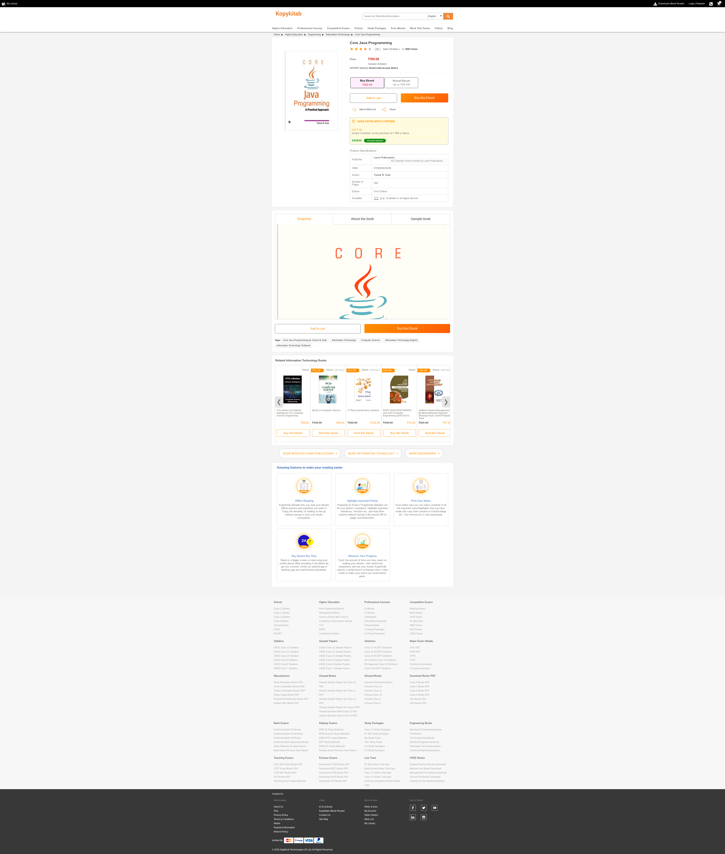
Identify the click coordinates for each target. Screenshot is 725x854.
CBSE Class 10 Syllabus (286, 656)
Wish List (369, 819)
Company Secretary (420, 668)
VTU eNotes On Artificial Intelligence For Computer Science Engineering (290, 413)
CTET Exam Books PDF (286, 768)
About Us (278, 806)
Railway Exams (418, 608)
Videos (439, 28)
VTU (321, 625)
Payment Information (284, 827)
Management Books (329, 612)
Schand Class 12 (373, 686)
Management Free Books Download (428, 772)
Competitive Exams (338, 28)
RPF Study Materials (329, 742)
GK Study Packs (372, 738)
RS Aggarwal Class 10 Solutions (381, 664)
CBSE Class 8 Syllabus (286, 664)
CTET (413, 660)
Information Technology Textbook (293, 345)
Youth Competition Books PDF (289, 686)
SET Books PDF (282, 777)
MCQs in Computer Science (326, 410)
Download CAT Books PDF (333, 781)
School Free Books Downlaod (425, 777)
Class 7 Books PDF (420, 686)
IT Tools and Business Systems (363, 410)
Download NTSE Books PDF (333, 772)
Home (277, 34)
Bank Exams (416, 612)
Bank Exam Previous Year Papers (291, 750)
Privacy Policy (281, 815)
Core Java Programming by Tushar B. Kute (305, 340)
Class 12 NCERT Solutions (378, 647)
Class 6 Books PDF (420, 690)
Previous (279, 402)
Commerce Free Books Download (427, 781)
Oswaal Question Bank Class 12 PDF (338, 711)
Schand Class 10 (373, 695)
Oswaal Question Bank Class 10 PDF (338, 715)
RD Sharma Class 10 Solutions (380, 660)
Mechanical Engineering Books (426, 729)
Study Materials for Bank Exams (290, 746)
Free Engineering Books (331, 608)
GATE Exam (416, 617)
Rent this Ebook (328, 433)
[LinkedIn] (413, 818)
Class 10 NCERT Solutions (378, 656)
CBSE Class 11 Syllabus (286, 651)
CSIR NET (415, 651)
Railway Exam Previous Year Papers (338, 750)
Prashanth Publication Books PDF (291, 699)
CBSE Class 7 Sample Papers (334, 668)
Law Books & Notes (329, 633)
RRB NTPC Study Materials (333, 738)
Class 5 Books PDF (420, 695)
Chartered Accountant (421, 664)
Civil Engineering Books (422, 738)
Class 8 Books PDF (420, 682)
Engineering (314, 34)
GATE (413, 656)
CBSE (277, 629)
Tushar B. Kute (382, 175)
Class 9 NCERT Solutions (377, 668)
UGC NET (415, 647)
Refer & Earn (371, 806)
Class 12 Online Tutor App (377, 772)
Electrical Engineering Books (424, 742)
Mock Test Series (420, 28)
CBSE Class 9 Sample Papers (334, 660)
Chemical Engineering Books (425, 750)
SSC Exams (416, 629)
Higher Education (282, 28)
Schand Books (371, 625)
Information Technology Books (425, 746)
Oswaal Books (281, 625)
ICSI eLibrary (325, 806)
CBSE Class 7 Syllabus (286, 668)
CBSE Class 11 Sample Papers (335, 651)
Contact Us (277, 794)
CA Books (369, 608)
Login (692, 3)
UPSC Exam (416, 633)
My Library (369, 823)
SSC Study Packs (373, 742)
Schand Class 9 (372, 699)
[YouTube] (435, 808)
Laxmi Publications (384, 157)
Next (446, 402)
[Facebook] (413, 808)
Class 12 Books (282, 608)
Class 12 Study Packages (377, 729)
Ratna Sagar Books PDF (286, 695)
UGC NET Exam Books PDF (288, 764)
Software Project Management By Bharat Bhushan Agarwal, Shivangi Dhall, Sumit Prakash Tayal (434, 414)
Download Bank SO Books (287, 738)
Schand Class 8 (372, 703)
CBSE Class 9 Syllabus (286, 660)
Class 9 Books (281, 621)
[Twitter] (424, 808)
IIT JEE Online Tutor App (376, 764)
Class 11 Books (282, 612)
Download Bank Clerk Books (288, 733)
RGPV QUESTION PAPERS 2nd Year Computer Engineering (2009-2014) (397, 413)
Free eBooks (398, 28)
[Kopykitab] (288, 13)
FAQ (276, 811)
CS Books (369, 612)
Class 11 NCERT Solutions (378, 651)
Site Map (323, 819)
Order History (371, 815)
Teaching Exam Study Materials (290, 781)
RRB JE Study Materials (331, 729)
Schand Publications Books (378, 682)
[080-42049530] (711, 3)
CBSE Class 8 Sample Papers (334, 664)
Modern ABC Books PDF (286, 703)
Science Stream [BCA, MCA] (333, 617)
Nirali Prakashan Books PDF (288, 682)
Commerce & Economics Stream (335, 621)
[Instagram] (424, 818)
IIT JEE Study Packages (376, 733)
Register (700, 3)
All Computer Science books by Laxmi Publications (417, 161)
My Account (370, 811)
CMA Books (370, 617)
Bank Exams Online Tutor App (379, 768)
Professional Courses (309, 28)
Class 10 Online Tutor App (377, 777)
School (358, 28)
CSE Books (415, 733)
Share (392, 109)
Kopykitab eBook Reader (332, 811)
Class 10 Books (282, 617)
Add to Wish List (367, 109)
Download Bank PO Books (287, 729)
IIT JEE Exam (416, 621)
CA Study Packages (374, 629)
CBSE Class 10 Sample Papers (335, 656)
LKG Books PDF (418, 699)
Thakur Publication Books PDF (289, 690)
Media (277, 823)
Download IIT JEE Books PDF (334, 764)
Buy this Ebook (293, 433)
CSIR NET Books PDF (285, 772)
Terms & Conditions (284, 819)
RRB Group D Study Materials (334, 733)
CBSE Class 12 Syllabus (286, 647)
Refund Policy (281, 831)
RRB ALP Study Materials (332, 746)
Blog (450, 28)
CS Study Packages (374, 633)
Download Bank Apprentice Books (291, 742)
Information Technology (338, 34)
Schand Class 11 (373, 690)
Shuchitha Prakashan (375, 621)
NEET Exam (416, 625)
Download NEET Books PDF (333, 768)
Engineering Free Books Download (428, 764)
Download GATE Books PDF (333, 777)
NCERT (278, 633)
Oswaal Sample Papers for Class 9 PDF (339, 707)
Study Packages (376, 28)
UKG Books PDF (418, 703)
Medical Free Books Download (425, 768)
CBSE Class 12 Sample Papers (335, 647)
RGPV (322, 629)
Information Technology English (401, 340)
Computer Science (370, 340)
